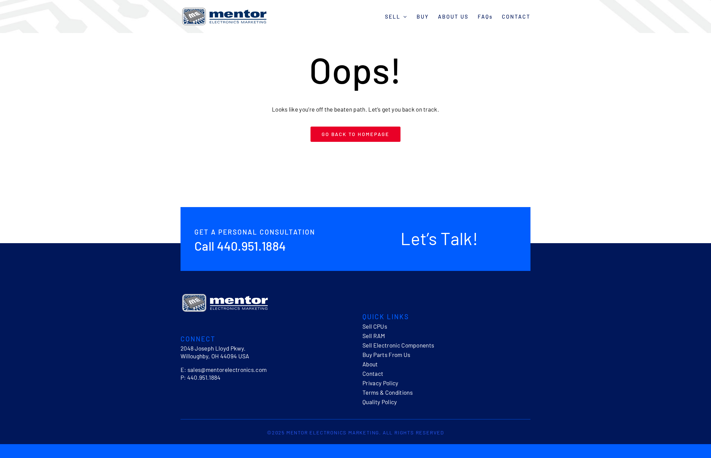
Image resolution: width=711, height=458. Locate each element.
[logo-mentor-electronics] (224, 8)
